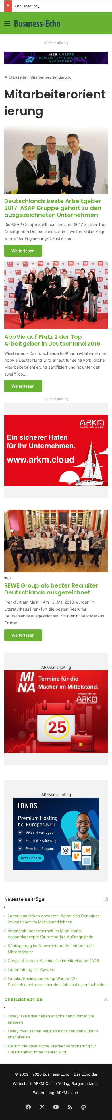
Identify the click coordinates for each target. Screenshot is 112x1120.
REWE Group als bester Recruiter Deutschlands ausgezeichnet (51, 588)
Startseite (17, 77)
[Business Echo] (37, 23)
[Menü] (7, 25)
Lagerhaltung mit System (31, 969)
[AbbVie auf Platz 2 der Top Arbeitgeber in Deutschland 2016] (55, 295)
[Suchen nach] (105, 25)
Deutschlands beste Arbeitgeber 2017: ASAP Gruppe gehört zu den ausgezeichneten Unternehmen (52, 208)
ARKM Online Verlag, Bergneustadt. (65, 1083)
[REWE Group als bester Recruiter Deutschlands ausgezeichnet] (55, 541)
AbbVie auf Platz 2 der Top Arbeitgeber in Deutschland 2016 (52, 340)
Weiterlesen (23, 250)
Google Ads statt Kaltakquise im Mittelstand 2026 (53, 960)
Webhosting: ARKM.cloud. (56, 1092)
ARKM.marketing (56, 43)
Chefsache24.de (23, 999)
